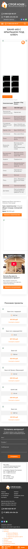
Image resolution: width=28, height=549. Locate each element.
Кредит (16, 493)
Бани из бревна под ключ (8, 505)
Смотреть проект (14, 322)
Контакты (4, 497)
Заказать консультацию (13, 287)
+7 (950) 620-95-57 (12, 23)
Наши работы (5, 493)
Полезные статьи (19, 495)
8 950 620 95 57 (9, 14)
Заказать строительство (12, 215)
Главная (3, 491)
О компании (4, 495)
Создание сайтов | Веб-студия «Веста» (10, 527)
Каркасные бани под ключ (8, 503)
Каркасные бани (12, 535)
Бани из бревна (12, 533)
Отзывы (16, 497)
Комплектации (7, 96)
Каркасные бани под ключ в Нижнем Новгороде (11, 202)
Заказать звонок (9, 19)
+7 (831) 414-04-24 (10, 17)
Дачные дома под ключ (8, 501)
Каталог (16, 491)
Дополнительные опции (10, 99)
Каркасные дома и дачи (15, 536)
